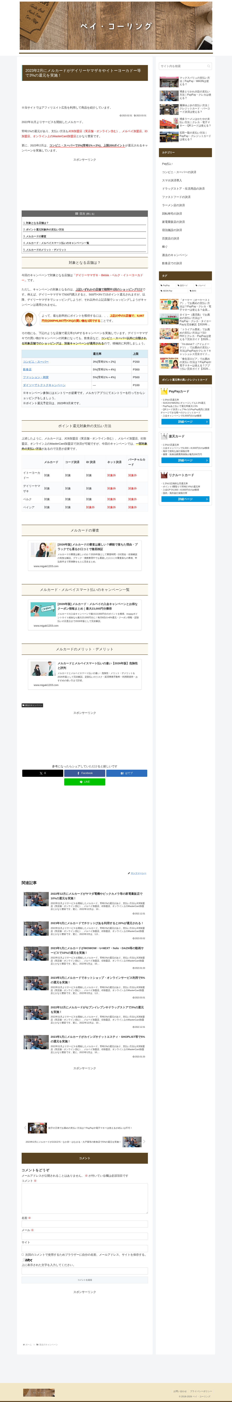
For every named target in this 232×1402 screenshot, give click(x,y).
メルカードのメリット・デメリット (46, 249)
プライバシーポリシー (201, 1391)
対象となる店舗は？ (37, 222)
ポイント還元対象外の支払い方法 (45, 229)
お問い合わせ (180, 1391)
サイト (26, 1242)
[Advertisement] (85, 94)
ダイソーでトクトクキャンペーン (44, 385)
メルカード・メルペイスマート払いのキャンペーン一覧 (57, 242)
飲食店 (27, 369)
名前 (26, 1218)
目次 (82, 213)
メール (28, 1230)
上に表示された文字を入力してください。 (49, 1265)
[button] (208, 66)
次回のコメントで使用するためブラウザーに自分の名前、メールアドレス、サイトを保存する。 (86, 1254)
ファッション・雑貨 (36, 377)
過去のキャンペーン (33, 705)
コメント (29, 1180)
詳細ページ (185, 421)
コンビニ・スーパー (36, 361)
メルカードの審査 (36, 236)
